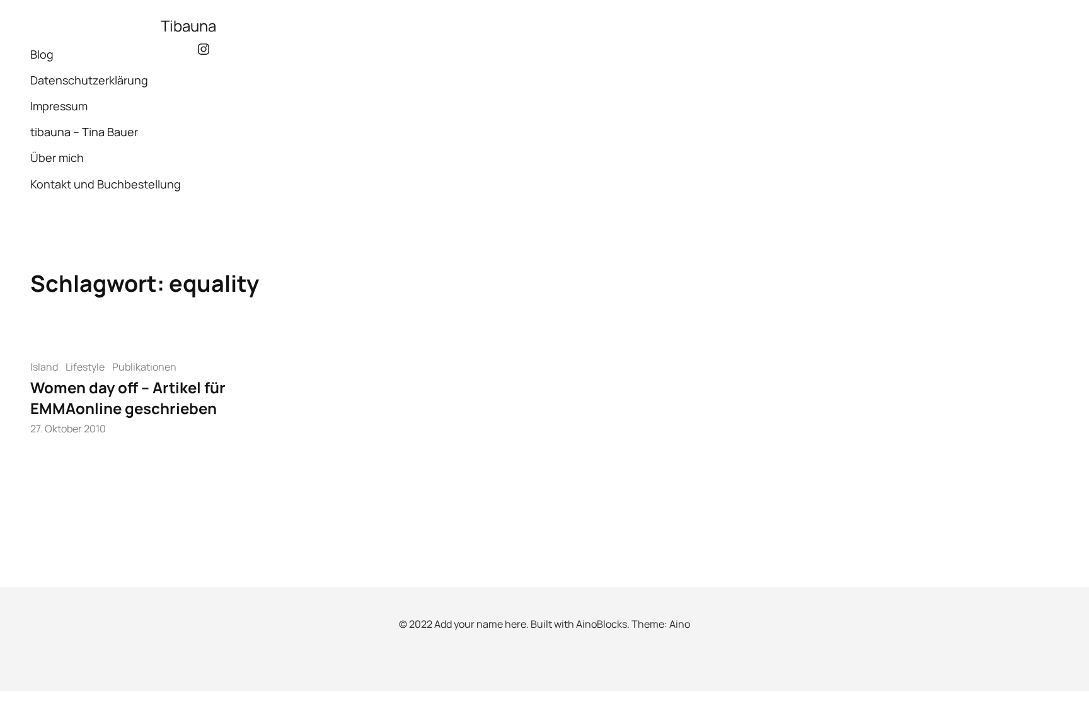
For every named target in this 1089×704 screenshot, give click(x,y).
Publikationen (144, 367)
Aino (679, 624)
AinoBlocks (601, 624)
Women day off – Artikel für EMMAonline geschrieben (128, 398)
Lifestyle (85, 367)
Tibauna (188, 25)
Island (44, 367)
